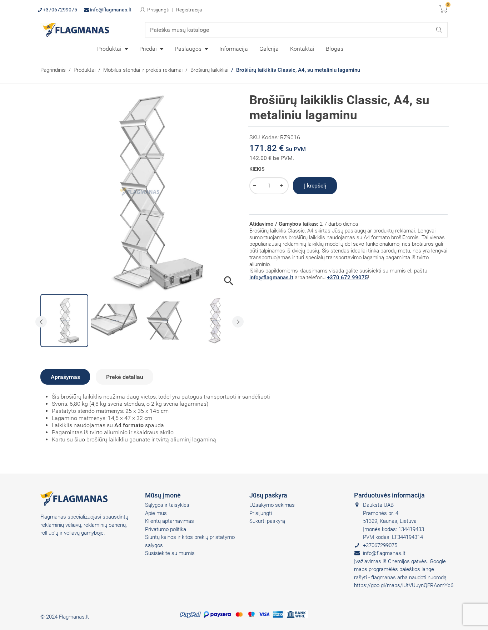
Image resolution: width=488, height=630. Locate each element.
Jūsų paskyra (268, 495)
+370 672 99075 (347, 277)
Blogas (334, 48)
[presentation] (41, 322)
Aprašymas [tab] (65, 377)
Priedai (148, 48)
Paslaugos (189, 48)
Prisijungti (157, 9)
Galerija (269, 48)
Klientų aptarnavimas (169, 521)
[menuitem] (112, 48)
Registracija (189, 9)
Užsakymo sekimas (272, 505)
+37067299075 (59, 9)
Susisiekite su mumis (170, 553)
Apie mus (156, 513)
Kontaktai (302, 48)
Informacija (233, 48)
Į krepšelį (315, 185)
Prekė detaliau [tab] (124, 377)
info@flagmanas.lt (110, 9)
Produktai (110, 48)
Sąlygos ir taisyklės (167, 505)
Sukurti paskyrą (267, 521)
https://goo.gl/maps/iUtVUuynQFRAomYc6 (403, 585)
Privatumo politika (165, 529)
